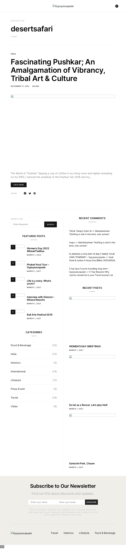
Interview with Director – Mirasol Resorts (41, 298)
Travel (14, 397)
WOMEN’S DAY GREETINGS (85, 346)
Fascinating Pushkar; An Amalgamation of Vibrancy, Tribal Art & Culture (58, 70)
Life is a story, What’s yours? (39, 282)
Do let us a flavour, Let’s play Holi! (88, 404)
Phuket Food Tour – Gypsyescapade (38, 266)
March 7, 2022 (34, 255)
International (18, 371)
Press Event (18, 388)
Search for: (17, 219)
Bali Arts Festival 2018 (39, 314)
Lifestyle (16, 380)
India (13, 54)
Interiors (16, 362)
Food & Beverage (21, 345)
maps (72, 242)
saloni (35, 86)
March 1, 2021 (34, 271)
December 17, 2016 (20, 86)
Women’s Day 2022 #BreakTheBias (38, 250)
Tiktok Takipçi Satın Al (80, 231)
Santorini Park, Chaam (82, 463)
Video (14, 406)
